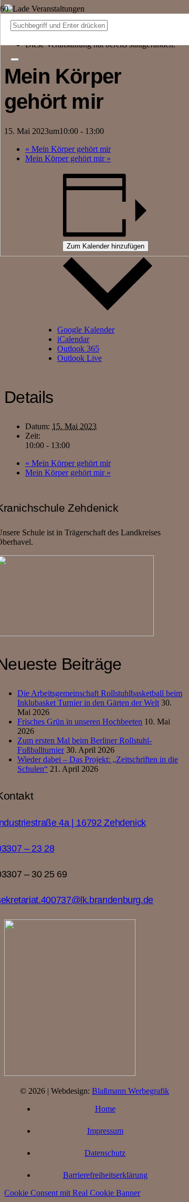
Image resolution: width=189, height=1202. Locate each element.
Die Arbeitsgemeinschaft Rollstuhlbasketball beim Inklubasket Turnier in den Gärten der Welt (99, 698)
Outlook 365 (78, 348)
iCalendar (73, 339)
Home (105, 1108)
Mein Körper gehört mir (68, 463)
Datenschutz (105, 1152)
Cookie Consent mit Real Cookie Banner (72, 1192)
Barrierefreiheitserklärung (105, 1174)
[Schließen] (14, 59)
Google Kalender (85, 329)
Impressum (105, 1130)
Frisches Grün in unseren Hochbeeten (79, 721)
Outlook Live (79, 358)
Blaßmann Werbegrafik (130, 1090)
